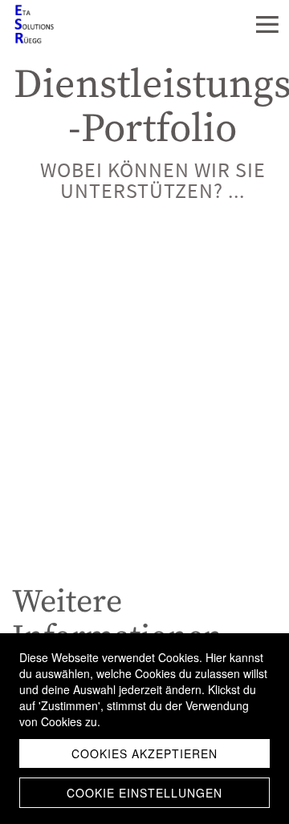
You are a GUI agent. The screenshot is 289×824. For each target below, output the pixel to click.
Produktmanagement (73, 543)
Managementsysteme (72, 370)
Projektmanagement (71, 427)
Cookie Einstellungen (144, 793)
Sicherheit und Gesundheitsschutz (106, 486)
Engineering (45, 311)
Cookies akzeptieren (144, 753)
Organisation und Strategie (88, 253)
